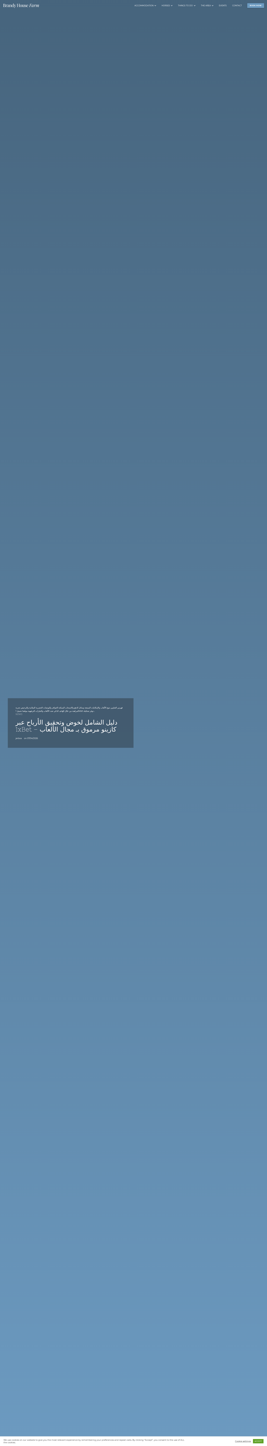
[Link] (21, 5)
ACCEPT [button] (258, 1441)
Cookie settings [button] (243, 1441)
